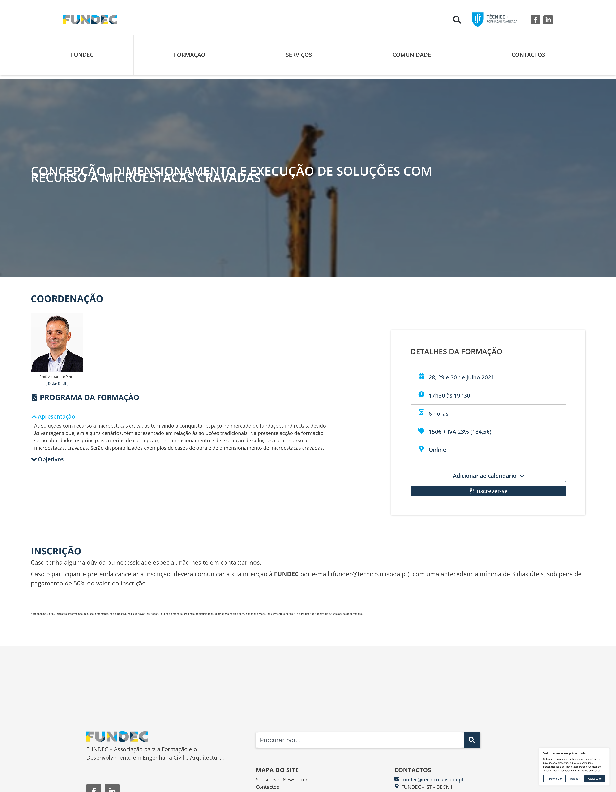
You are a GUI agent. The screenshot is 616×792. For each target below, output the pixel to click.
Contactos (528, 54)
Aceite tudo (595, 778)
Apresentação (56, 416)
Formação (189, 54)
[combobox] (360, 740)
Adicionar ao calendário (485, 475)
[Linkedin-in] (548, 19)
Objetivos (51, 459)
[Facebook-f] (535, 19)
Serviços (299, 54)
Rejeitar (575, 778)
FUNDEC (82, 54)
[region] (574, 767)
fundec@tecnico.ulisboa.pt (432, 779)
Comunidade (411, 54)
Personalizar (554, 778)
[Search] (472, 740)
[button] (457, 19)
